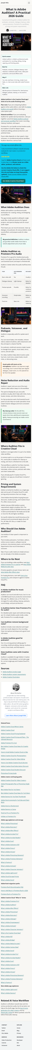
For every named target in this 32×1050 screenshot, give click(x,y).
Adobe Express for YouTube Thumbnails (13, 797)
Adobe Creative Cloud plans (11, 677)
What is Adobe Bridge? (8, 940)
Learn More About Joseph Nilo (16, 715)
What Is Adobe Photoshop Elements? (12, 855)
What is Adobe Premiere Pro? (10, 901)
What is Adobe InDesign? (8, 919)
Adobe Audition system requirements (14, 674)
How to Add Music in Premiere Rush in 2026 (14, 891)
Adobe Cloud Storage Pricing (10, 876)
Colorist (4, 1043)
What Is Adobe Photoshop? (9, 823)
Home (18, 1028)
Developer (20, 1040)
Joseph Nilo (5, 2)
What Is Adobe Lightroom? (9, 873)
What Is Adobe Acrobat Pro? (9, 834)
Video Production (6, 1040)
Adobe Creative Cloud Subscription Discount (14, 766)
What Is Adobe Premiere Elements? (12, 859)
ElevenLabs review (6, 1012)
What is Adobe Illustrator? (9, 915)
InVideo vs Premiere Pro (8, 816)
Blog (18, 1030)
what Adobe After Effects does (10, 572)
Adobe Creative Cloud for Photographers (13, 756)
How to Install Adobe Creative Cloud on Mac (14, 752)
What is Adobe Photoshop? (9, 912)
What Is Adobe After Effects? (9, 830)
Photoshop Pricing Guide (8, 773)
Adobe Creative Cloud (7, 730)
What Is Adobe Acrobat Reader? (11, 838)
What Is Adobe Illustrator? (9, 827)
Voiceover (4, 1045)
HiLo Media (5, 1033)
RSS (18, 1043)
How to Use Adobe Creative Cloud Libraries (14, 763)
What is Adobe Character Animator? (12, 929)
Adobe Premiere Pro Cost (9, 743)
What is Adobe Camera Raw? (10, 947)
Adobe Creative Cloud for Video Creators (13, 780)
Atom (18, 1045)
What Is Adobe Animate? (8, 866)
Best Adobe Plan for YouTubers (10, 789)
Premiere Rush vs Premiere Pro (10, 894)
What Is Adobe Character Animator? (12, 869)
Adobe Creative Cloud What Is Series (12, 727)
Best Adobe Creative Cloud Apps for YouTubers (15, 793)
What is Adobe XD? (7, 936)
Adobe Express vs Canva (8, 809)
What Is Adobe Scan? (7, 841)
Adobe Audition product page (12, 672)
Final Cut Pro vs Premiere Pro (10, 813)
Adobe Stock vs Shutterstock (10, 806)
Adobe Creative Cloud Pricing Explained (13, 734)
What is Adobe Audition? (8, 905)
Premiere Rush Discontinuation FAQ (12, 887)
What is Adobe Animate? (8, 926)
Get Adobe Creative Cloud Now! (13, 181)
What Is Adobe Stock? (7, 880)
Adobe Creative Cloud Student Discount (13, 770)
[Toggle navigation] (29, 3)
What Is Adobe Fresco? (8, 848)
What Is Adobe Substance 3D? (10, 845)
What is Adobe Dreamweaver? (10, 922)
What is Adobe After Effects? (9, 908)
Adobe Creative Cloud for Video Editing (13, 759)
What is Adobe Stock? (7, 951)
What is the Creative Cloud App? (11, 933)
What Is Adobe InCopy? (8, 852)
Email (3, 1030)
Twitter (4, 1028)
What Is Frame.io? (6, 862)
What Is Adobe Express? (8, 993)
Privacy (19, 1033)
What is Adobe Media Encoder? (10, 944)
